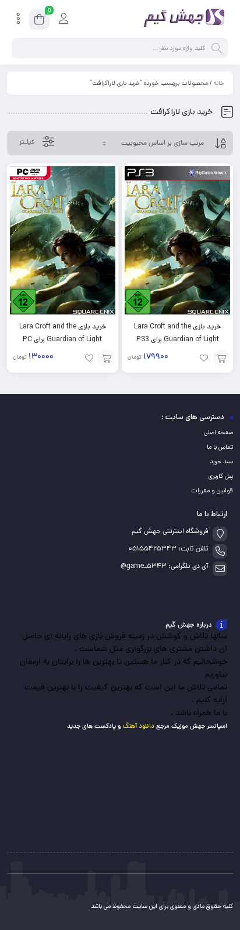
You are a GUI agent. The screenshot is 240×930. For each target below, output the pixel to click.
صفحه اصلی (218, 432)
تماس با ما (220, 447)
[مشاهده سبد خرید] (39, 21)
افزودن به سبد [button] (221, 358)
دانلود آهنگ (138, 726)
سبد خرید (221, 461)
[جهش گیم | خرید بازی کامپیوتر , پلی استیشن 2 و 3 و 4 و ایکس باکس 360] (181, 19)
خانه (219, 83)
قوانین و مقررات (212, 490)
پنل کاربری (221, 476)
